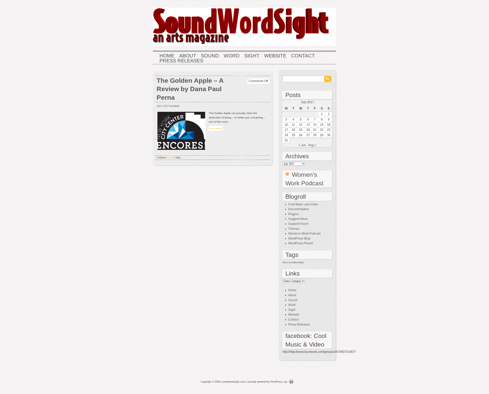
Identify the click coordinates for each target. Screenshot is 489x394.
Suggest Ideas (298, 218)
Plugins (293, 214)
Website (275, 55)
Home (166, 55)
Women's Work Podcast (304, 233)
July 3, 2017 (163, 106)
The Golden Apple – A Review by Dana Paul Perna (190, 89)
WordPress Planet (300, 243)
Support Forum (298, 223)
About (187, 55)
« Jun (302, 145)
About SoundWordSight (293, 262)
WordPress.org (278, 381)
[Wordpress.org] (291, 382)
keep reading (216, 128)
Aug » (312, 145)
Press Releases (181, 60)
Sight (251, 55)
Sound (210, 55)
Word (232, 55)
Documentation (298, 209)
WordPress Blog (299, 238)
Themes (293, 228)
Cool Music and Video (303, 204)
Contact (303, 55)
